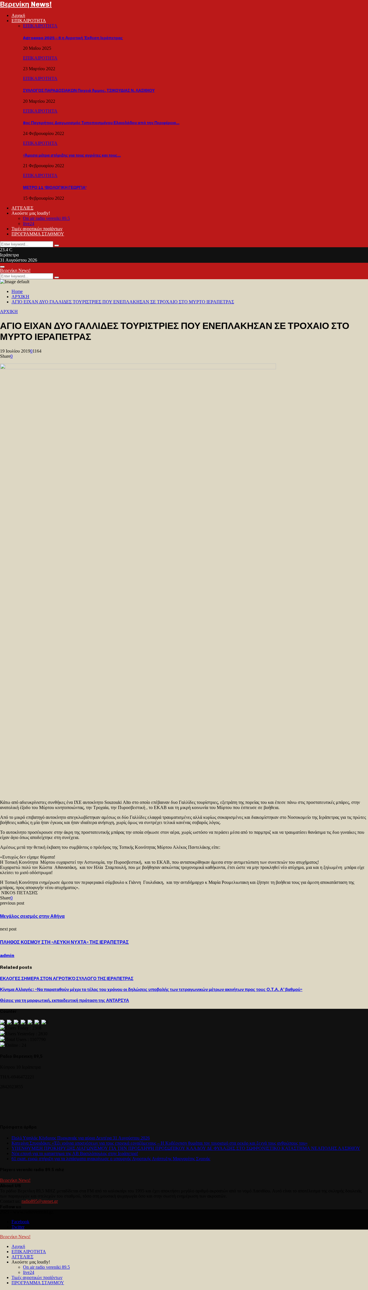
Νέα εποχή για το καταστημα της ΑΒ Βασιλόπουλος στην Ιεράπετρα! (75, 1153)
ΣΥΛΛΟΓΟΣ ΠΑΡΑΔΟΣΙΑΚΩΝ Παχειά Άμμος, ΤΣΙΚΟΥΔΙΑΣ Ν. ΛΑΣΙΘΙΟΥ (89, 90)
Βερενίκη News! (26, 4)
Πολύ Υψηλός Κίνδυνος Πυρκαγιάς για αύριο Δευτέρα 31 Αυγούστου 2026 (81, 1137)
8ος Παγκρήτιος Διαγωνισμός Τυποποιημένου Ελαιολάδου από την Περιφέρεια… (101, 122)
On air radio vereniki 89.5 (46, 218)
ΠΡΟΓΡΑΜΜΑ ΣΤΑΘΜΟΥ (38, 233)
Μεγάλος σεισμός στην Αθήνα (32, 916)
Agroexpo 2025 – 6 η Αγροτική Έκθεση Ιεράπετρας (73, 37)
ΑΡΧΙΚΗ (9, 311)
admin (7, 955)
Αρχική (18, 15)
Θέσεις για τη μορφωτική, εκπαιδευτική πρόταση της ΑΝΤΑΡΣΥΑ (64, 1000)
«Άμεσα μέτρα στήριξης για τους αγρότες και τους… (72, 155)
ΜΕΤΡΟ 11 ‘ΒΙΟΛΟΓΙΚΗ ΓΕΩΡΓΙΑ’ (55, 187)
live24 (28, 223)
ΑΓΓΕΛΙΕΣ (22, 208)
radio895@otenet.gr (40, 1201)
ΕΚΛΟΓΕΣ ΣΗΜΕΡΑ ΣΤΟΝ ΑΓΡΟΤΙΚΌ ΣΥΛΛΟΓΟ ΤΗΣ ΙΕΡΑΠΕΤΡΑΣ (66, 978)
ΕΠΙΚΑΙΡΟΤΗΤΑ (29, 20)
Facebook (20, 1221)
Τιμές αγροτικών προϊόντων (37, 228)
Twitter (18, 1226)
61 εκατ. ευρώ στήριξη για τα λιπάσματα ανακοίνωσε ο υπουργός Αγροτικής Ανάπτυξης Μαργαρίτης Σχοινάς (111, 1158)
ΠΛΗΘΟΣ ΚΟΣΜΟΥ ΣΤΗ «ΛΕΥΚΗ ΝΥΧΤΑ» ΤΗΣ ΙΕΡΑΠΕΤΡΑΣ (64, 942)
